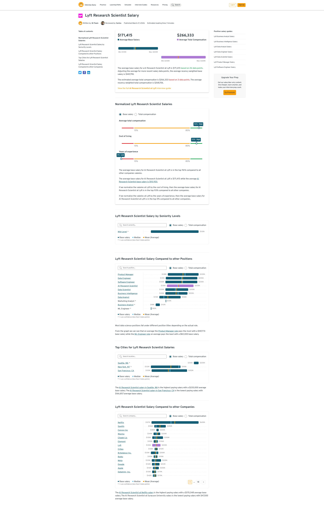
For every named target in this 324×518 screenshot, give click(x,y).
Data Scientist (124, 290)
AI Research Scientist (128, 286)
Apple (120, 468)
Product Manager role (168, 331)
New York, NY (124, 367)
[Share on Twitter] (80, 72)
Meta (120, 460)
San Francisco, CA (126, 371)
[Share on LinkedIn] (88, 72)
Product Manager (125, 274)
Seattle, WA (123, 363)
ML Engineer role (142, 334)
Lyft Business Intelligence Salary (225, 42)
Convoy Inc (123, 430)
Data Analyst (123, 297)
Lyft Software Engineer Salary (225, 67)
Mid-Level (122, 232)
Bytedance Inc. (124, 453)
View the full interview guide (144, 88)
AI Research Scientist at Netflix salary (136, 492)
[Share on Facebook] (84, 72)
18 (198, 482)
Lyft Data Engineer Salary (223, 52)
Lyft (119, 445)
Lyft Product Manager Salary (224, 62)
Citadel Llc (122, 438)
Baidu (120, 457)
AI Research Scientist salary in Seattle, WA (138, 387)
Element (122, 441)
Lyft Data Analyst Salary (222, 47)
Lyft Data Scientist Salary (223, 57)
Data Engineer (124, 278)
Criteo (120, 449)
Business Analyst (125, 305)
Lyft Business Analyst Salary (224, 37)
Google (121, 464)
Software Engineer (126, 282)
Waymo (121, 434)
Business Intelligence (127, 293)
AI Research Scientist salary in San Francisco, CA (152, 390)
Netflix (121, 422)
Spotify (121, 426)
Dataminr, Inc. (124, 472)
